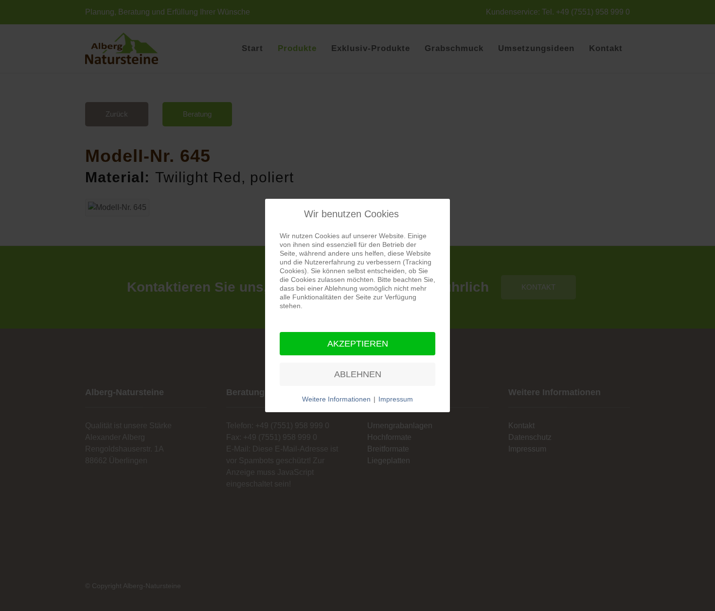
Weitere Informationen (336, 399)
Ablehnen (357, 374)
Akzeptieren (357, 344)
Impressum (395, 399)
